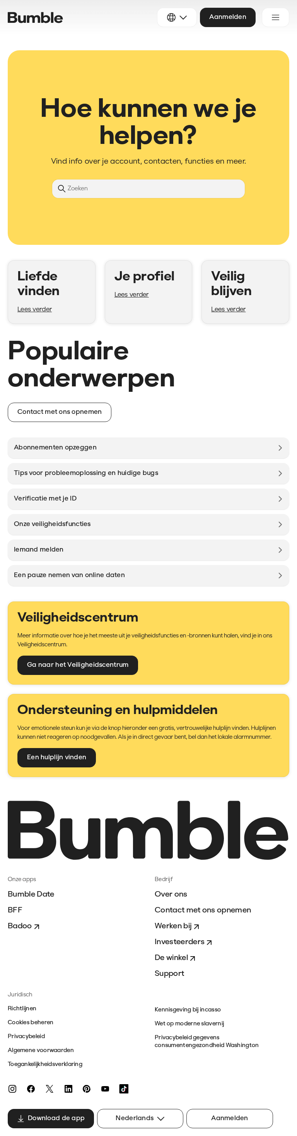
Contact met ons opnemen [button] (59, 412)
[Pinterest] (86, 1088)
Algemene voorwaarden (41, 1051)
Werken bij (173, 926)
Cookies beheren (31, 1023)
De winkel (171, 958)
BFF (15, 910)
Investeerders (180, 942)
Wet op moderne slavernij (189, 1024)
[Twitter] (49, 1088)
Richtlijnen (22, 1009)
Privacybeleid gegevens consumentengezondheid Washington (207, 1042)
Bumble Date (31, 895)
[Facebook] (31, 1088)
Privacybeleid (26, 1037)
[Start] (35, 17)
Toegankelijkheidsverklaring (45, 1065)
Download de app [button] (56, 1118)
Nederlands (135, 1118)
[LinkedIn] (68, 1088)
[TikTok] (123, 1088)
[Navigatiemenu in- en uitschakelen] (275, 17)
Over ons (171, 895)
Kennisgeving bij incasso (188, 1010)
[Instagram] (12, 1088)
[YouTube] (105, 1088)
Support (169, 974)
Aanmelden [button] (227, 17)
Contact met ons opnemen (203, 910)
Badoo (20, 926)
